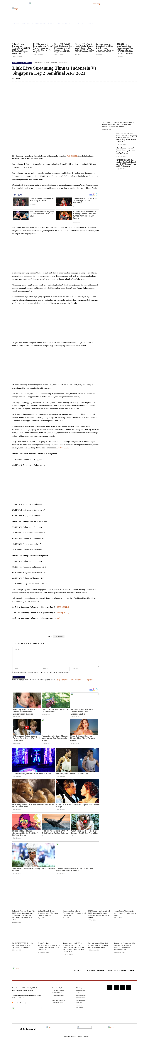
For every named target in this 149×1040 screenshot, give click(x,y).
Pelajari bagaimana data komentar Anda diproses (74, 680)
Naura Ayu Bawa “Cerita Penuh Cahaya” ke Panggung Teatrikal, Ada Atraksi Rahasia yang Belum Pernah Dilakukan (126, 138)
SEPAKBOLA (27, 62)
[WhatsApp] (45, 148)
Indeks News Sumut (80, 997)
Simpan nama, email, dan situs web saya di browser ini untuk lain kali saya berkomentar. (42, 672)
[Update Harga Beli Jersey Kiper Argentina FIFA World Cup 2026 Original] (49, 901)
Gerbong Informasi (80, 1000)
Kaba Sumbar (79, 1005)
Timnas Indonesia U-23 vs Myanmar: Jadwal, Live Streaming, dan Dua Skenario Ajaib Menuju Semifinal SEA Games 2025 (73, 947)
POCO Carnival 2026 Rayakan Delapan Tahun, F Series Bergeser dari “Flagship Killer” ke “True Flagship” (43, 48)
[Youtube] (128, 987)
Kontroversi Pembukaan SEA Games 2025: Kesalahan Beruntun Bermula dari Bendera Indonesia (124, 946)
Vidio (59, 618)
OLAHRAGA (17, 62)
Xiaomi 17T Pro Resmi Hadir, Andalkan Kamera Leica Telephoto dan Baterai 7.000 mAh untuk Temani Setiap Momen (84, 48)
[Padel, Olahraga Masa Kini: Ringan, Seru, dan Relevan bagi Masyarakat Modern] (99, 933)
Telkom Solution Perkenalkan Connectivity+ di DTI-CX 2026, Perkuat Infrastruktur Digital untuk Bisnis (21, 49)
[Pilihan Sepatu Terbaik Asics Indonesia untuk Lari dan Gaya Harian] (125, 901)
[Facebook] (29, 148)
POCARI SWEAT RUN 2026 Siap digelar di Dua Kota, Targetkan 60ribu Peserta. (22, 945)
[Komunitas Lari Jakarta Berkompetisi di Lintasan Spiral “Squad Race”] (74, 901)
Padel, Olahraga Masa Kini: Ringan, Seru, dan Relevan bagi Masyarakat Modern (98, 945)
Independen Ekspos (80, 990)
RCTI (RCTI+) (63, 607)
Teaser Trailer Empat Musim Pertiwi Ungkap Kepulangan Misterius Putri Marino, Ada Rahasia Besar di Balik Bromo (118, 124)
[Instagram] (109, 987)
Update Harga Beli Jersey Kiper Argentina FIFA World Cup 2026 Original (48, 913)
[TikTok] (116, 987)
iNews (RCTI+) (63, 613)
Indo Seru (78, 992)
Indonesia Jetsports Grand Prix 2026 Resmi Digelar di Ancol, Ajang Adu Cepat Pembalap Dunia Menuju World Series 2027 (23, 915)
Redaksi (17, 78)
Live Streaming (59, 636)
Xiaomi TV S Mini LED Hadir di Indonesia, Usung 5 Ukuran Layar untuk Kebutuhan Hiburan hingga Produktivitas (63, 48)
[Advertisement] (55, 254)
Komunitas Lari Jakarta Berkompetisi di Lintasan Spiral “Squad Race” (74, 913)
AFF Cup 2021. (62, 448)
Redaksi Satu (79, 1002)
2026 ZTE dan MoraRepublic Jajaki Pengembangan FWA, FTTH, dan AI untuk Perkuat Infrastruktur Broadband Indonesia (125, 49)
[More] (50, 148)
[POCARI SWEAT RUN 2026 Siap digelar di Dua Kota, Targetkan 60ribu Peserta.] (23, 933)
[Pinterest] (40, 148)
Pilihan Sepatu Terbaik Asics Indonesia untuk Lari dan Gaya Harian (125, 913)
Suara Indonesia (79, 1007)
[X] (34, 148)
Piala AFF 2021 (72, 156)
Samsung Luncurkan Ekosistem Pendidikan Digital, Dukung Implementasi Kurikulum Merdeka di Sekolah (105, 48)
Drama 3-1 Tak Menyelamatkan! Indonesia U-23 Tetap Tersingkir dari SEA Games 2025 (49, 946)
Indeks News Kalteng (81, 995)
